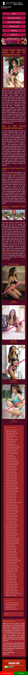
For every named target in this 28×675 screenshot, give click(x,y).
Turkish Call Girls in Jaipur (11, 582)
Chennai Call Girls (6, 251)
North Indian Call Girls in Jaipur (12, 543)
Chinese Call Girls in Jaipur (11, 489)
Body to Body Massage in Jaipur (12, 604)
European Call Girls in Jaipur (12, 505)
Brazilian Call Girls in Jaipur (11, 478)
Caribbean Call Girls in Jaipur (12, 486)
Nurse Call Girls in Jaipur (11, 546)
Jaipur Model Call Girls (10, 434)
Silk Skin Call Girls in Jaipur (11, 562)
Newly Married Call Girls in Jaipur (13, 538)
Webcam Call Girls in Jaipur (11, 590)
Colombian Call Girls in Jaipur (12, 491)
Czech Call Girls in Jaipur (11, 496)
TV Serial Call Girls (10, 455)
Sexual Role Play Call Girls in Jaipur (13, 560)
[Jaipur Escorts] (14, 3)
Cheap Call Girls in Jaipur (11, 441)
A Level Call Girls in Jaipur (11, 466)
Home (14, 13)
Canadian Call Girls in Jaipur (12, 461)
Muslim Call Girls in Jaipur (11, 535)
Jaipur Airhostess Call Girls (11, 430)
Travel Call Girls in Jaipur (11, 581)
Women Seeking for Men (11, 456)
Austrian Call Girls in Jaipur (11, 469)
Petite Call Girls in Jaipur (11, 551)
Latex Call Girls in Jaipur (11, 521)
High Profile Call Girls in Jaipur (12, 510)
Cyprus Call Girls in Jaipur (11, 494)
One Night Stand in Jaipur (11, 605)
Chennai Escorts (12, 174)
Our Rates (14, 30)
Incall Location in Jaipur (11, 450)
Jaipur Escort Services (14, 22)
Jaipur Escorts (21, 665)
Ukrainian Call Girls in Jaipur (12, 584)
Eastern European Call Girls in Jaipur (13, 502)
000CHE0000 (4, 9)
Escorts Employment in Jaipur (12, 445)
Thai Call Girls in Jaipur (11, 578)
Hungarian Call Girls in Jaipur (12, 511)
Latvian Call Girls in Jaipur (11, 522)
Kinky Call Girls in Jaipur (11, 518)
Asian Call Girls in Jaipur (11, 458)
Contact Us (14, 34)
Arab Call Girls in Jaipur (11, 467)
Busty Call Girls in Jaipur (11, 485)
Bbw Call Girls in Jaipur (11, 470)
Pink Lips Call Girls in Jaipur (12, 552)
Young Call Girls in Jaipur (11, 595)
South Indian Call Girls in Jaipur (12, 567)
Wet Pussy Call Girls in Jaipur (12, 592)
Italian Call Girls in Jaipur (11, 513)
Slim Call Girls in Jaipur (11, 563)
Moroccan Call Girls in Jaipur (12, 533)
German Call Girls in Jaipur (11, 508)
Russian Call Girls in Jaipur (11, 459)
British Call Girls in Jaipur (11, 480)
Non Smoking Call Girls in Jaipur (12, 540)
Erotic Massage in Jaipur (11, 444)
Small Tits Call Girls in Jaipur (12, 565)
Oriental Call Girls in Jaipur (11, 548)
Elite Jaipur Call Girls (10, 442)
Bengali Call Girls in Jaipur (11, 472)
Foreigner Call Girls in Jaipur (12, 507)
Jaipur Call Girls (9, 437)
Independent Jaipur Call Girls (12, 452)
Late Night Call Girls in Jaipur (12, 519)
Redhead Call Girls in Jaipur (11, 557)
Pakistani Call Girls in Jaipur (12, 464)
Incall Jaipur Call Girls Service (12, 602)
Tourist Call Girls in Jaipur (11, 579)
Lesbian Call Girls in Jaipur (11, 524)
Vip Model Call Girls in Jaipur (12, 587)
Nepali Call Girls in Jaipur (11, 537)
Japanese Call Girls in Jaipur (12, 515)
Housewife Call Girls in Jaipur (12, 433)
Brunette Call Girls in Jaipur (11, 482)
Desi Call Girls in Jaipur (11, 497)
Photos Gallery (14, 26)
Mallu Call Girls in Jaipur (11, 527)
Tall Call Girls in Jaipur (10, 573)
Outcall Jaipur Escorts (10, 607)
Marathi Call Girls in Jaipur (11, 529)
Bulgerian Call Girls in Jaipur (12, 483)
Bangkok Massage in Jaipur (11, 609)
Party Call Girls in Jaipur (11, 549)
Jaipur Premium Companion (12, 453)
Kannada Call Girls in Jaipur (11, 516)
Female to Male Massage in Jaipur (13, 447)
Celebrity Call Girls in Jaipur (12, 439)
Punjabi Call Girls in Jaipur (11, 436)
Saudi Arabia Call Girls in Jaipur (12, 463)
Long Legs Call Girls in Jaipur (12, 526)
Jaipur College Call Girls (11, 431)
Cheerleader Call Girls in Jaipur (12, 488)
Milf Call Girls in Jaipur (10, 532)
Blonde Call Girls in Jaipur (11, 477)
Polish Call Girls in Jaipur (11, 554)
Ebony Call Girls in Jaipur (11, 504)
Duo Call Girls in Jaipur (10, 499)
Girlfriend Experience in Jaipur (12, 448)
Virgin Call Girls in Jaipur (11, 589)
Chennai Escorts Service (8, 88)
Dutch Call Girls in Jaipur (11, 500)
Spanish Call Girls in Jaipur (11, 568)
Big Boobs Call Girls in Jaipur (12, 475)
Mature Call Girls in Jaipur (11, 530)
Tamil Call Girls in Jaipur (11, 574)
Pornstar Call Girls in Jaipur (11, 556)
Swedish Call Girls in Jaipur (11, 571)
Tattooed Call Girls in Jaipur (11, 576)
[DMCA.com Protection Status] (9, 667)
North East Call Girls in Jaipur (12, 541)
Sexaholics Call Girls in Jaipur (12, 559)
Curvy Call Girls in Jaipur (11, 493)
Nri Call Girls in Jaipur (10, 544)
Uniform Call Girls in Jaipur (11, 585)
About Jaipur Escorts (14, 18)
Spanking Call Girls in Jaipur (12, 570)
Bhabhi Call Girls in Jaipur (11, 474)
